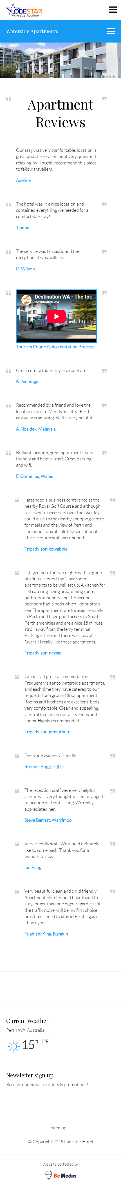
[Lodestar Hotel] (23, 9)
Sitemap (58, 1127)
